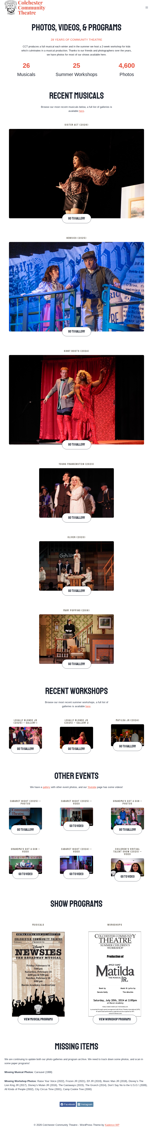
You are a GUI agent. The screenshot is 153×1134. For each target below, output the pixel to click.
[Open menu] (146, 7)
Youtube (92, 787)
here (81, 111)
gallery (46, 787)
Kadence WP (112, 1125)
